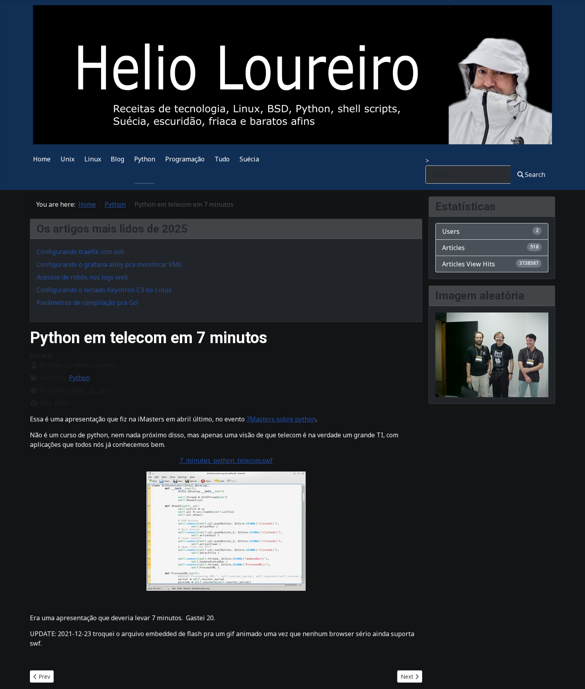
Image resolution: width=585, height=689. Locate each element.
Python (144, 159)
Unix (67, 159)
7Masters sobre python (281, 419)
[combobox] (468, 174)
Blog (117, 159)
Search (535, 174)
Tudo (222, 159)
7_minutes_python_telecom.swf (226, 460)
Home (42, 159)
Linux (92, 159)
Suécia (249, 159)
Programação (185, 159)
